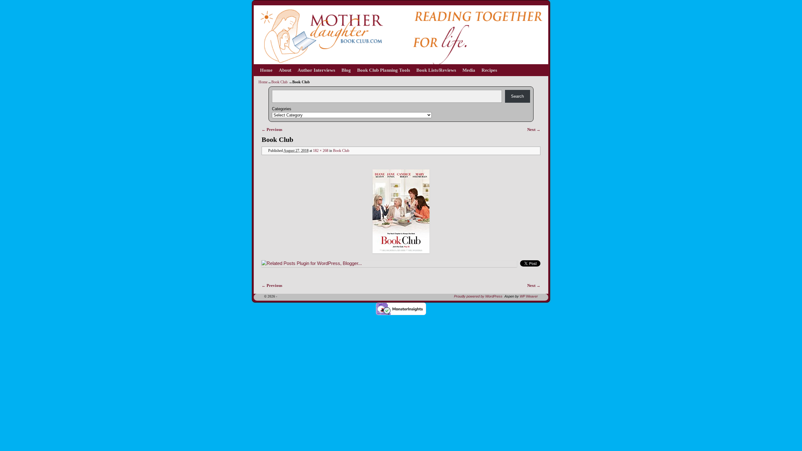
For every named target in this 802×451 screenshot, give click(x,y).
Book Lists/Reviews (436, 70)
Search (517, 96)
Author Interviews (316, 70)
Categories (281, 108)
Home (266, 70)
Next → (533, 129)
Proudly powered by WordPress (478, 296)
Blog (346, 70)
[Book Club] (401, 211)
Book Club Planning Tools (383, 70)
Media (468, 70)
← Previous (272, 129)
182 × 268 (320, 151)
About (285, 70)
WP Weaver (529, 296)
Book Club (279, 82)
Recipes (489, 70)
